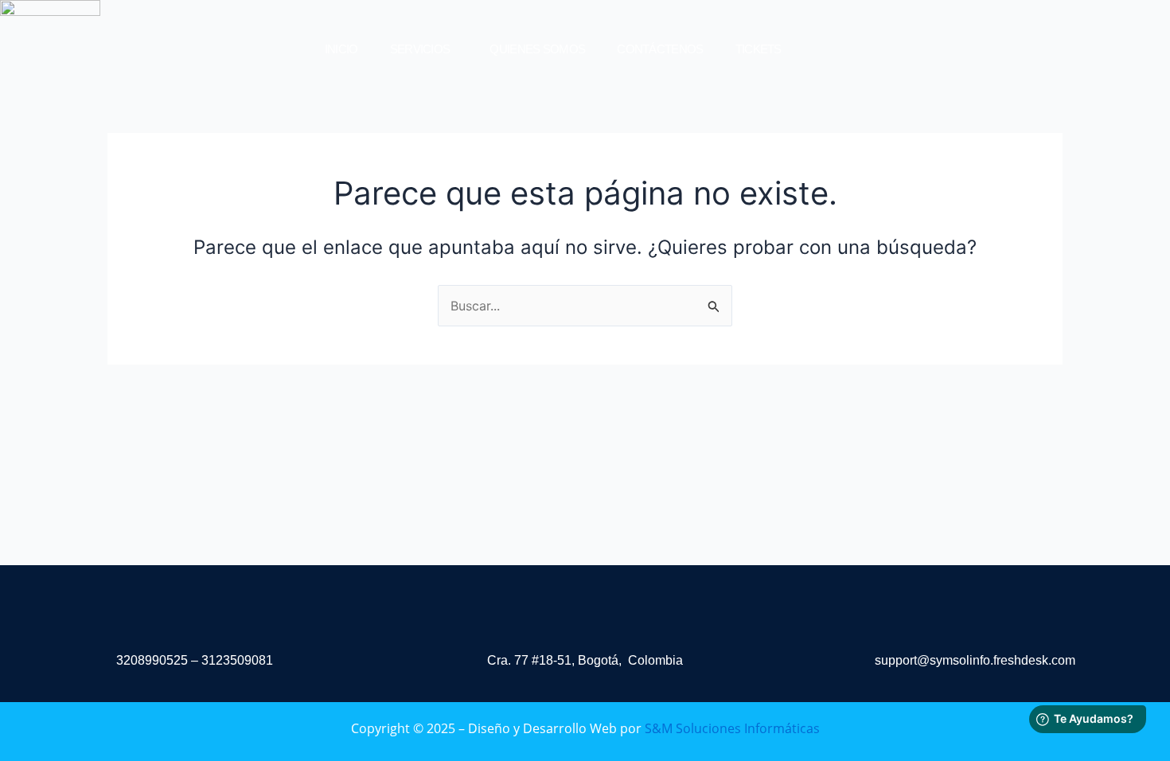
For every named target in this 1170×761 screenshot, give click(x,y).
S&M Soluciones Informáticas (732, 728)
